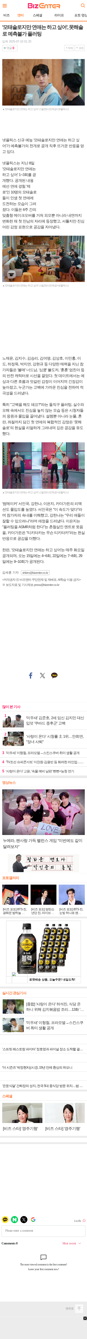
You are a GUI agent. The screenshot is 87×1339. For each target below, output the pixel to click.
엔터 (20, 15)
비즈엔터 (44, 5)
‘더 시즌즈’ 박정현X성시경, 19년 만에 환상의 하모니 (37, 1067)
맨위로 (70, 1308)
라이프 (59, 15)
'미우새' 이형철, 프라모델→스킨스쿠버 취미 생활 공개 (40, 753)
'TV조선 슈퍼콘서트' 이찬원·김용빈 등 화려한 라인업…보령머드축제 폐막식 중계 (43, 762)
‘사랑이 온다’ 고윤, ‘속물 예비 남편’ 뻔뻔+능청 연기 (38, 771)
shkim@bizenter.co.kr (35, 572)
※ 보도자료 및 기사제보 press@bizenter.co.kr (30, 585)
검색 (82, 4)
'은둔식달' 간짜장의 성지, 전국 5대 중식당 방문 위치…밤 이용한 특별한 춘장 (44, 1086)
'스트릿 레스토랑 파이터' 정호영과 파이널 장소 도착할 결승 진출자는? (44, 1049)
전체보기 (6, 4)
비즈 (6, 15)
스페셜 (37, 15)
